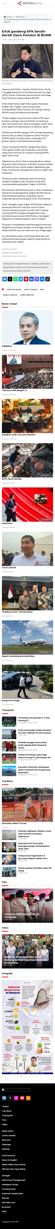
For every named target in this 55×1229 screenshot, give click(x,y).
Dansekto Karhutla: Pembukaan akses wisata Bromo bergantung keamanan (34, 770)
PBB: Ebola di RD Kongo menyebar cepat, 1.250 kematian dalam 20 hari (26, 822)
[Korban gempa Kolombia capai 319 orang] (9, 872)
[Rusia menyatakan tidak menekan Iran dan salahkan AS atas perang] (9, 734)
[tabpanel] (27, 906)
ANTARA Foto (8, 1202)
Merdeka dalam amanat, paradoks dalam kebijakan (23, 344)
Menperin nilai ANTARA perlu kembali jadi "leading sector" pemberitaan (23, 610)
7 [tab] (33, 970)
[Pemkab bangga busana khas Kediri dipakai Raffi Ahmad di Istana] (9, 746)
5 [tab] (35, 924)
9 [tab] (41, 970)
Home (9, 17)
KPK (42, 289)
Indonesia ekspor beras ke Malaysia (27, 1068)
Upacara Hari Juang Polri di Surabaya (21, 916)
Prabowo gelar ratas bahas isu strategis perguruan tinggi (22, 699)
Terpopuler (8, 710)
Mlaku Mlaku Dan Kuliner (14, 1164)
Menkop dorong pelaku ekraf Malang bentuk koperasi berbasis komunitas (25, 959)
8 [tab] (37, 970)
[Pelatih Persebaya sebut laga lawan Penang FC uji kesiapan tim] (9, 758)
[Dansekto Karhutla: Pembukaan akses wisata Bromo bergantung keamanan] (9, 771)
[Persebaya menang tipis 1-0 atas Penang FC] (9, 721)
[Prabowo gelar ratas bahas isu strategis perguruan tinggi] (27, 681)
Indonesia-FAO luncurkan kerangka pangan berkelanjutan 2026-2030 (34, 846)
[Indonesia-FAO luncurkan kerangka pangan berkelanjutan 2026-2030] (9, 847)
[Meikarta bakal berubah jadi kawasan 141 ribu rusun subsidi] (27, 549)
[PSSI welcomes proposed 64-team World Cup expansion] (27, 504)
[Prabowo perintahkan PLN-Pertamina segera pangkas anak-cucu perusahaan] (27, 416)
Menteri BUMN (14, 289)
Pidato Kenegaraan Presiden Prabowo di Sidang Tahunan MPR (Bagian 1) (27, 389)
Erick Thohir (30, 289)
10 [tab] (44, 970)
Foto (4, 882)
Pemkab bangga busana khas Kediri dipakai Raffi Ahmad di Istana (32, 745)
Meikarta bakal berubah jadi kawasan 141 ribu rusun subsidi (25, 566)
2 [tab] (23, 924)
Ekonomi (20, 17)
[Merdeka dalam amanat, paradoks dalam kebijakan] (27, 327)
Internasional (8, 1155)
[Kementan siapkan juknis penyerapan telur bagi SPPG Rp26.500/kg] (27, 460)
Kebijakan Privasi (10, 1184)
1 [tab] (20, 924)
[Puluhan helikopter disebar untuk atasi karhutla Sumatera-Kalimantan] (9, 835)
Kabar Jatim (7, 1131)
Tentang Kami (9, 1189)
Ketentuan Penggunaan (14, 1180)
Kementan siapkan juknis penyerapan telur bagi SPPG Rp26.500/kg (26, 477)
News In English (9, 1160)
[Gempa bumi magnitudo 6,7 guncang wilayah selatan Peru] (9, 859)
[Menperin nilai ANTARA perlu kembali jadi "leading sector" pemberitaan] (27, 593)
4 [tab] (31, 924)
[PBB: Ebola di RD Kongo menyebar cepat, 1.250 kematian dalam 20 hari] (27, 804)
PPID (4, 1211)
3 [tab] (27, 924)
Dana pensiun (27, 295)
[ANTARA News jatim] (30, 3)
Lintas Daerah (8, 1135)
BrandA (5, 1198)
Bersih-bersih (10, 295)
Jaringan (6, 1175)
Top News (7, 781)
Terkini (5, 1106)
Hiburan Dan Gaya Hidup (13, 1169)
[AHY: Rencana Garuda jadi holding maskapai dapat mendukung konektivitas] (27, 637)
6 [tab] (29, 970)
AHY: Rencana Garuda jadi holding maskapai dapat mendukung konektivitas (24, 654)
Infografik (7, 973)
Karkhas (6, 1149)
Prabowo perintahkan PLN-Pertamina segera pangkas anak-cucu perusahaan (25, 433)
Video (5, 928)
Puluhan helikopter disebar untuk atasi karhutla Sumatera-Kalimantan (34, 834)
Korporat (6, 1207)
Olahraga (6, 1144)
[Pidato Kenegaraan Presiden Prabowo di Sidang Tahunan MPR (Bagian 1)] (27, 371)
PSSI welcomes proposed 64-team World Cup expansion (26, 521)
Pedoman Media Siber (12, 1193)
